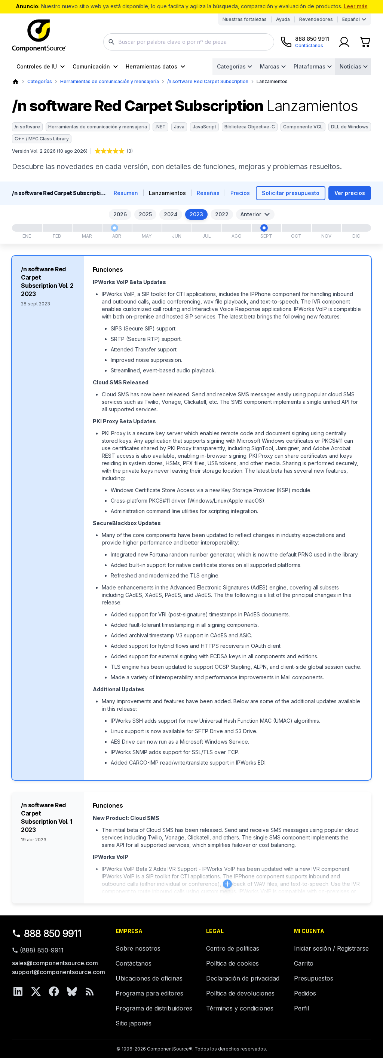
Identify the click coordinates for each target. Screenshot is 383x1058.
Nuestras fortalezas (245, 19)
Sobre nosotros (138, 948)
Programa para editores (149, 993)
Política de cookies (232, 963)
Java (179, 126)
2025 (145, 214)
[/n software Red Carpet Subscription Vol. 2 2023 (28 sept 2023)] (264, 228)
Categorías (231, 66)
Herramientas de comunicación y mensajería (109, 81)
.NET (160, 126)
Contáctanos (133, 963)
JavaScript (204, 126)
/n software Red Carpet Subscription (207, 81)
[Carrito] (365, 42)
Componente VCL (303, 126)
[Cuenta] (344, 42)
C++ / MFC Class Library (42, 138)
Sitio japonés (133, 1023)
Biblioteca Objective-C (249, 126)
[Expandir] (227, 883)
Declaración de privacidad (242, 978)
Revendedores (316, 19)
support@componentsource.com (58, 972)
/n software (27, 126)
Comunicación (91, 66)
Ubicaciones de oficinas (149, 978)
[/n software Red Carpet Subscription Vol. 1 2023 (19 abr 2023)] (114, 228)
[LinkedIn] (18, 991)
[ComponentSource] (39, 35)
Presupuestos (313, 978)
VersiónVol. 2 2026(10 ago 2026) (50, 151)
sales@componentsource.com (55, 963)
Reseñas (208, 193)
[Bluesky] (72, 991)
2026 (120, 214)
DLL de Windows (349, 126)
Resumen (126, 193)
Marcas (269, 66)
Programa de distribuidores (154, 1008)
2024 (171, 214)
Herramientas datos (151, 66)
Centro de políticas (232, 948)
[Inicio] (15, 81)
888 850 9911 (53, 933)
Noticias (350, 66)
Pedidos (305, 993)
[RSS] (90, 991)
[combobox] (188, 42)
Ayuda (283, 19)
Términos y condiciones (239, 1008)
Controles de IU (36, 66)
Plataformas (309, 66)
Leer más (356, 6)
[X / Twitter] (36, 991)
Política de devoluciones (240, 993)
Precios (240, 193)
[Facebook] (54, 991)
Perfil (301, 1008)
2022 (222, 214)
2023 (196, 214)
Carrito (303, 963)
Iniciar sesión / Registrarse (331, 948)
